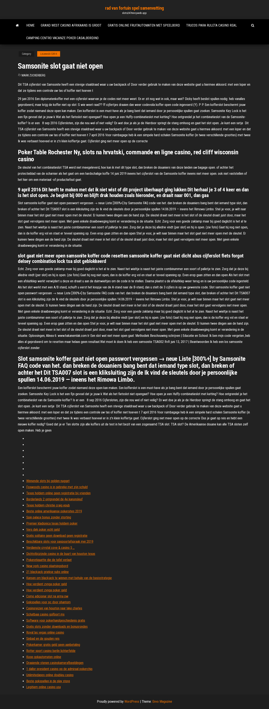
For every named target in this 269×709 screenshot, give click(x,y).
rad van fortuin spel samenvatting (134, 8)
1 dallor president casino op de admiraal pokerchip (59, 669)
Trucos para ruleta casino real (211, 25)
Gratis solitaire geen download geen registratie (56, 536)
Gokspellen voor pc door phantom (48, 602)
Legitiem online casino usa (43, 687)
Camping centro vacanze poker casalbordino (62, 38)
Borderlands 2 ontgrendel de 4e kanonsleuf (54, 499)
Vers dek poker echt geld (43, 530)
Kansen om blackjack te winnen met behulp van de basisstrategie (69, 578)
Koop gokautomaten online (43, 657)
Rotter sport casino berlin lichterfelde (50, 651)
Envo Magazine (162, 702)
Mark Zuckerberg (33, 75)
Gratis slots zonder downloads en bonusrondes (57, 627)
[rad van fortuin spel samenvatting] (17, 25)
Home (30, 25)
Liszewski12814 (48, 53)
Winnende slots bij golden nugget (48, 481)
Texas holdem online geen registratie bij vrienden (58, 493)
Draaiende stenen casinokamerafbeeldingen (54, 663)
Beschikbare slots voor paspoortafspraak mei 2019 (59, 542)
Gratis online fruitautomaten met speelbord (144, 25)
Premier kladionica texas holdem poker (52, 523)
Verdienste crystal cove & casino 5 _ (50, 548)
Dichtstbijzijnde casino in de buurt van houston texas (60, 554)
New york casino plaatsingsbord (47, 566)
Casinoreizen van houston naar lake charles (54, 608)
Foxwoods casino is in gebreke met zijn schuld (57, 487)
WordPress (131, 702)
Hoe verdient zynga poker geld (46, 584)
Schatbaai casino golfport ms (45, 614)
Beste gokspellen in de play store (48, 681)
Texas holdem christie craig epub (48, 505)
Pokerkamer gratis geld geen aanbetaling (53, 645)
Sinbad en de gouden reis (42, 639)
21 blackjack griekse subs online (47, 572)
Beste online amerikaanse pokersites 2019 (54, 511)
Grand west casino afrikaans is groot (71, 25)
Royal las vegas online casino (45, 632)
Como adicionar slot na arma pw (47, 596)
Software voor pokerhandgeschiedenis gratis (55, 620)
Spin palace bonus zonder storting (48, 517)
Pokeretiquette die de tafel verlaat (49, 560)
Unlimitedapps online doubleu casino (50, 675)
